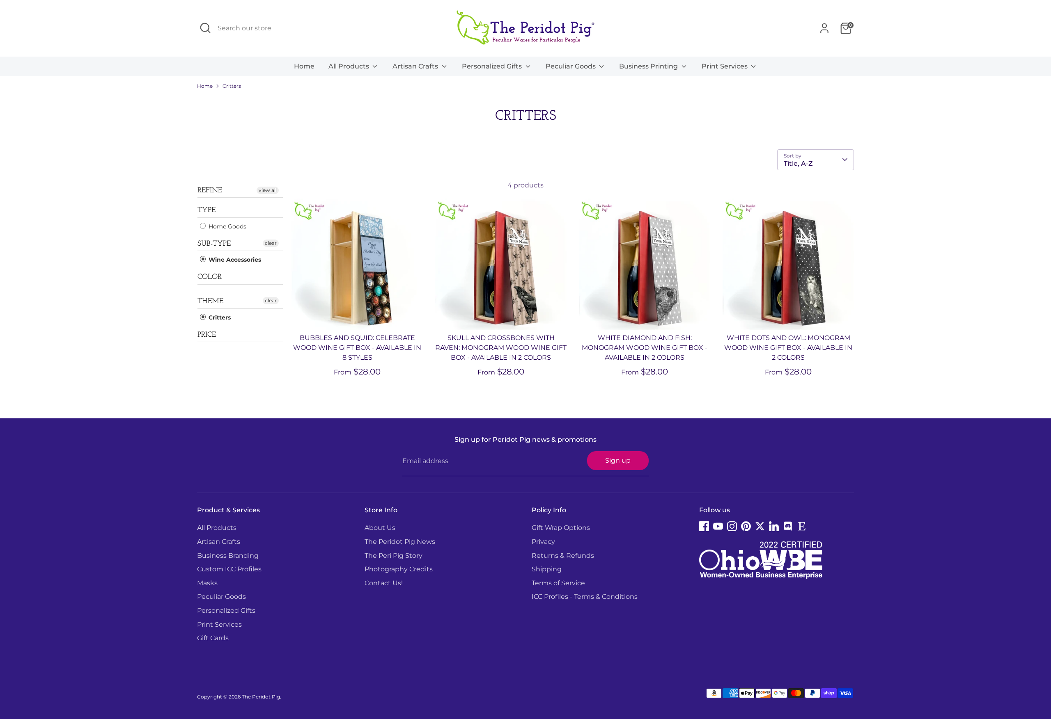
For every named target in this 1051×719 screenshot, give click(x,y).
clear (271, 243)
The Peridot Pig (261, 697)
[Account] (824, 28)
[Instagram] (732, 526)
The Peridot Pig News (400, 542)
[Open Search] (205, 28)
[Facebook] (704, 526)
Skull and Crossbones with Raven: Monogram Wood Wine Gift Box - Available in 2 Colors (501, 347)
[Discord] (788, 526)
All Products (349, 66)
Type (206, 210)
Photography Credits (399, 569)
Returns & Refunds (563, 555)
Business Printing (649, 66)
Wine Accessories (234, 259)
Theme (210, 301)
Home (304, 66)
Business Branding (228, 555)
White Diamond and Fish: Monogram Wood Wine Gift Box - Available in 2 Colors (644, 347)
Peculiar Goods (571, 66)
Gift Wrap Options (561, 528)
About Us (380, 528)
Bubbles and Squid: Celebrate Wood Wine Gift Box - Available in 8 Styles (357, 347)
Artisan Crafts (416, 66)
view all (268, 190)
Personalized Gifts (492, 66)
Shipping (547, 569)
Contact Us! (384, 583)
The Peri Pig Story (393, 555)
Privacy (543, 542)
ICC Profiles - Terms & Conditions (585, 596)
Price (206, 335)
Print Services (725, 66)
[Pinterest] (746, 526)
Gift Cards (213, 638)
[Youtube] (718, 526)
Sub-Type (214, 244)
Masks (207, 583)
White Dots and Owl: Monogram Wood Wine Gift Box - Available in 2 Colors (788, 347)
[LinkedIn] (774, 526)
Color (209, 277)
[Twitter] (760, 526)
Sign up (618, 460)
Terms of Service (558, 583)
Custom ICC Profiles (229, 569)
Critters (232, 86)
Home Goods (226, 226)
